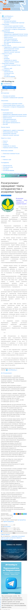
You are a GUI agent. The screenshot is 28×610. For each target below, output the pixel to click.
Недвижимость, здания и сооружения (14, 47)
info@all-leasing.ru (7, 85)
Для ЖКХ (6, 44)
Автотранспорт (6, 19)
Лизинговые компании (8, 63)
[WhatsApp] (22, 514)
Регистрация (7, 526)
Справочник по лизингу (10, 60)
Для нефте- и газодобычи (11, 40)
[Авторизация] (1, 91)
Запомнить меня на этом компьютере (13, 531)
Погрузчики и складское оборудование (14, 29)
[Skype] (24, 514)
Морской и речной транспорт (12, 52)
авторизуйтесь (22, 520)
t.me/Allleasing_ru (8, 16)
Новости (6, 55)
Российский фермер (9, 76)
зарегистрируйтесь (8, 521)
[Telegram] (26, 514)
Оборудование (6, 31)
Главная (3, 173)
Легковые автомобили (10, 21)
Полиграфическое (9, 32)
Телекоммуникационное (10, 39)
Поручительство (8, 71)
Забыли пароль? (5, 534)
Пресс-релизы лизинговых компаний (15, 173)
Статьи (6, 57)
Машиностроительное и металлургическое (15, 35)
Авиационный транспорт (10, 50)
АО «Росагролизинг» (6, 373)
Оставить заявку (14, 556)
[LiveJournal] (18, 514)
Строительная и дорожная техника (13, 26)
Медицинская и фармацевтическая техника (16, 34)
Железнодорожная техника (11, 48)
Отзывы (4, 66)
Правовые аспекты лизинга (11, 61)
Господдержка (6, 70)
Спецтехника (5, 24)
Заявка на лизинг (6, 17)
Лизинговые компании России (12, 65)
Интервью (6, 58)
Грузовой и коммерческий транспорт (14, 22)
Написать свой (8, 68)
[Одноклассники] (16, 514)
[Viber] (20, 514)
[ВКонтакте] (14, 514)
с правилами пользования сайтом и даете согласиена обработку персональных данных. (13, 537)
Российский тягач (9, 73)
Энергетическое (8, 37)
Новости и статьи (7, 53)
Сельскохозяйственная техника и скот (14, 27)
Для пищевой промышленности (12, 42)
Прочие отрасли (6, 45)
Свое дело (7, 75)
